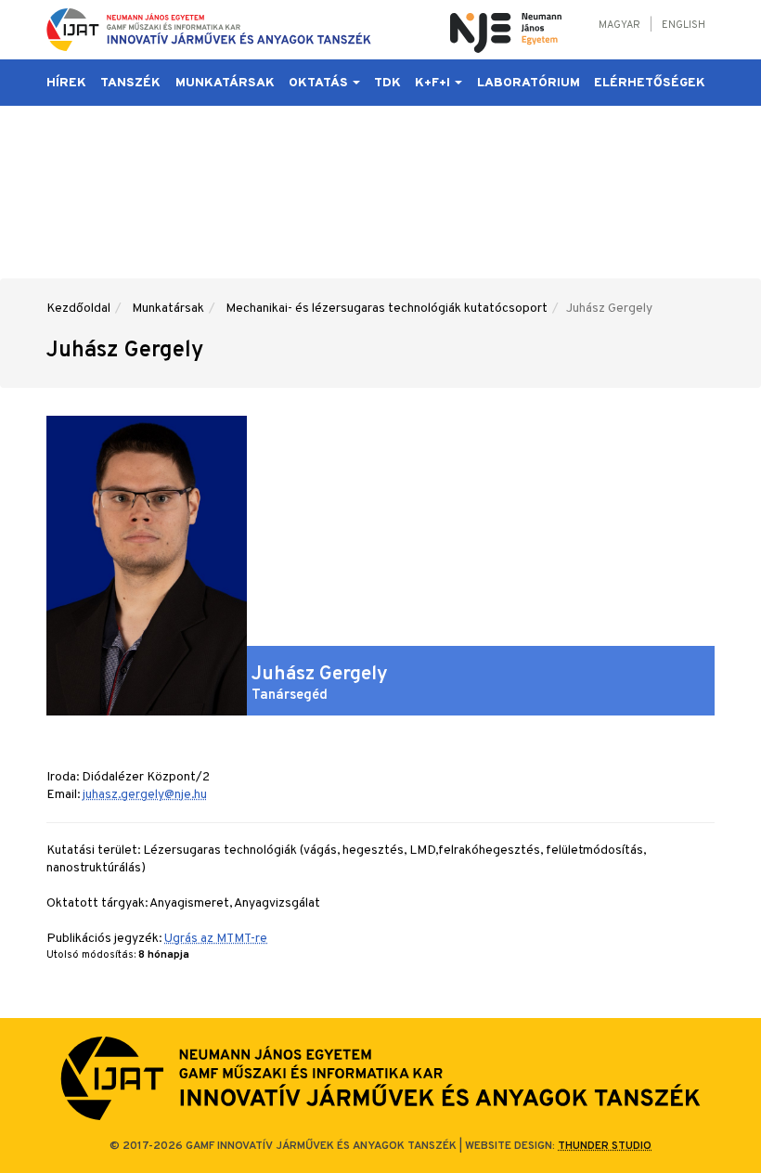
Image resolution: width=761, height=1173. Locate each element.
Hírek (66, 83)
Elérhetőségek (649, 83)
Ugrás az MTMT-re (215, 939)
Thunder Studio (604, 1146)
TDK (387, 83)
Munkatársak (225, 83)
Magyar (619, 25)
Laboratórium (528, 83)
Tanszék (130, 83)
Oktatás (320, 83)
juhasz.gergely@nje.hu (145, 795)
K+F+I (434, 83)
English (683, 25)
